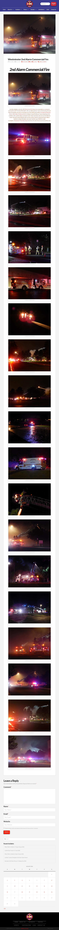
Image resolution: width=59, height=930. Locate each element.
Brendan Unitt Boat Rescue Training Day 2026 (15, 861)
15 (51, 886)
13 (36, 886)
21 (44, 891)
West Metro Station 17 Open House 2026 (14, 847)
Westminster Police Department (21, 120)
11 (22, 886)
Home (30, 61)
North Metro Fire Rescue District (20, 114)
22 (51, 891)
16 (7, 891)
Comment (8, 787)
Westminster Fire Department (31, 109)
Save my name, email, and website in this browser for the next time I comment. (21, 828)
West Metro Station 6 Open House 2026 (14, 854)
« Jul (4, 908)
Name (6, 806)
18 (22, 891)
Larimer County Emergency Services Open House (16, 857)
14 (44, 886)
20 (36, 891)
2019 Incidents (25, 61)
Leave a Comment (42, 61)
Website (7, 821)
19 (29, 891)
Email (6, 814)
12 (29, 886)
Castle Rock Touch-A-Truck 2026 (12, 850)
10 (14, 886)
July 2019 (35, 61)
